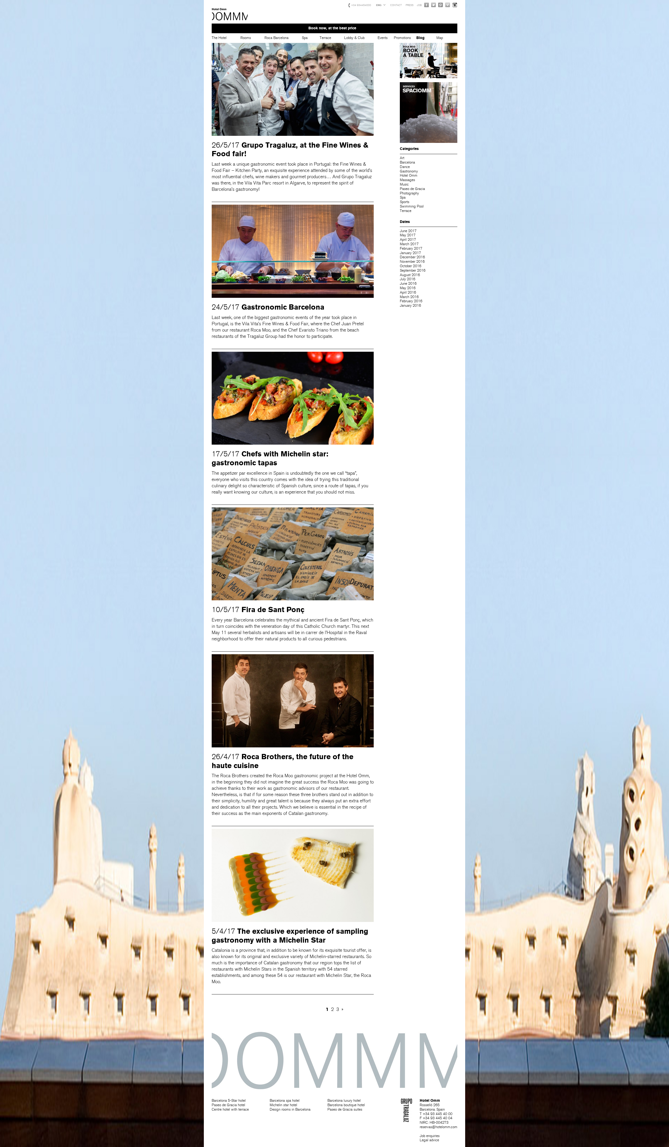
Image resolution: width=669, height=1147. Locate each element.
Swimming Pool (412, 206)
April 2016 (408, 292)
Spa (305, 38)
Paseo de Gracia (412, 189)
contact (396, 5)
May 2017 (408, 235)
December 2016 (412, 257)
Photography (409, 193)
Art (402, 158)
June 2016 (408, 283)
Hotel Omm (230, 14)
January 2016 (410, 305)
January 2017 (410, 253)
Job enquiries (430, 1136)
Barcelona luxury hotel (344, 1100)
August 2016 (410, 275)
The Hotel (219, 38)
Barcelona (407, 162)
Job (419, 5)
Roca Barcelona (276, 38)
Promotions (402, 38)
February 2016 (411, 301)
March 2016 (409, 297)
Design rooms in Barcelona (290, 1109)
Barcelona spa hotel (284, 1100)
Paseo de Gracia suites (344, 1109)
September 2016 (412, 270)
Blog (420, 38)
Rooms (245, 38)
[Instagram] (454, 4)
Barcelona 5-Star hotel (229, 1100)
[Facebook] (426, 4)
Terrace (325, 38)
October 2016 (410, 266)
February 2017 (411, 248)
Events (383, 38)
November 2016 (412, 261)
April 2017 (408, 239)
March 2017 (409, 244)
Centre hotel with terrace (230, 1109)
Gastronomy (409, 171)
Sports (404, 202)
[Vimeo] (447, 4)
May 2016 (408, 288)
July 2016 (407, 279)
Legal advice (429, 1140)
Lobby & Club (354, 38)
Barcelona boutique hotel (346, 1105)
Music (404, 184)
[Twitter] (433, 4)
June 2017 (408, 231)
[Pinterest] (440, 4)
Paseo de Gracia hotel (228, 1105)
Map (439, 38)
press (409, 5)
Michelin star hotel (283, 1105)
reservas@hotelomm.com (438, 1127)
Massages (407, 180)
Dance (405, 167)
